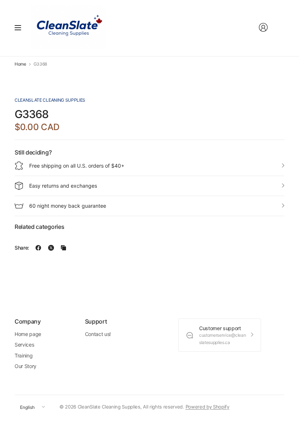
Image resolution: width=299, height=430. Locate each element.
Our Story (25, 366)
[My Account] (263, 27)
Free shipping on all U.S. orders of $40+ (76, 166)
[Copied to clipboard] (63, 248)
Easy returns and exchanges (63, 186)
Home (20, 64)
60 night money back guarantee (67, 206)
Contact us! (98, 334)
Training (23, 355)
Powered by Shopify (207, 407)
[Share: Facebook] (38, 248)
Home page (28, 334)
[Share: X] (51, 248)
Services (24, 344)
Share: (22, 247)
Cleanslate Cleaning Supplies (50, 100)
